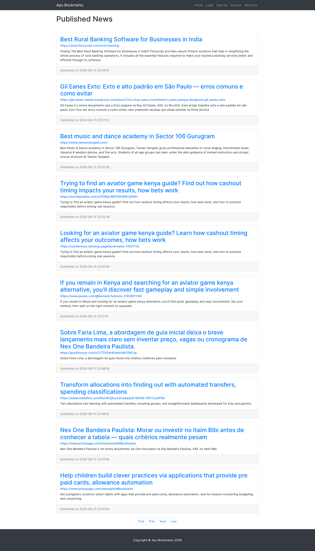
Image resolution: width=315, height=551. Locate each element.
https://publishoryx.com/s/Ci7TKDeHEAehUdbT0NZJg (98, 352)
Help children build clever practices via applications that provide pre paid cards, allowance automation (154, 479)
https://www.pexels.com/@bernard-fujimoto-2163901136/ (101, 296)
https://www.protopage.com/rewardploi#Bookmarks (96, 489)
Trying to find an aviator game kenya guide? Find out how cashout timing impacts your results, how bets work (150, 187)
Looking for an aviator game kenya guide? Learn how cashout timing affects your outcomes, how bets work (153, 236)
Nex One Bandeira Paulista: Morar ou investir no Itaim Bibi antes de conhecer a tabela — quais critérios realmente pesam (152, 433)
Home (199, 5)
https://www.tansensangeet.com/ (84, 142)
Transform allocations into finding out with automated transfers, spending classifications (148, 388)
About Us (250, 5)
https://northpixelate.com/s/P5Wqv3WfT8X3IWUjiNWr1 (99, 196)
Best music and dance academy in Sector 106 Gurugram (137, 136)
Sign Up (221, 5)
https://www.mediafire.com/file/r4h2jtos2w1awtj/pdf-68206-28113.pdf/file (112, 398)
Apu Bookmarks (69, 5)
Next (163, 521)
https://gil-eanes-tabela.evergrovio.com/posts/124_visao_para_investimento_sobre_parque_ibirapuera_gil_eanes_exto (142, 99)
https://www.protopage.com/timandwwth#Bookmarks (98, 443)
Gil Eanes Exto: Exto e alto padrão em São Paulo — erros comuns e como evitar (151, 90)
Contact (235, 5)
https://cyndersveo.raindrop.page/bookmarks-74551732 (99, 246)
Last (174, 521)
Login (209, 5)
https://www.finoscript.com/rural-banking (89, 45)
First (141, 521)
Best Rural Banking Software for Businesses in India (131, 39)
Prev (152, 521)
